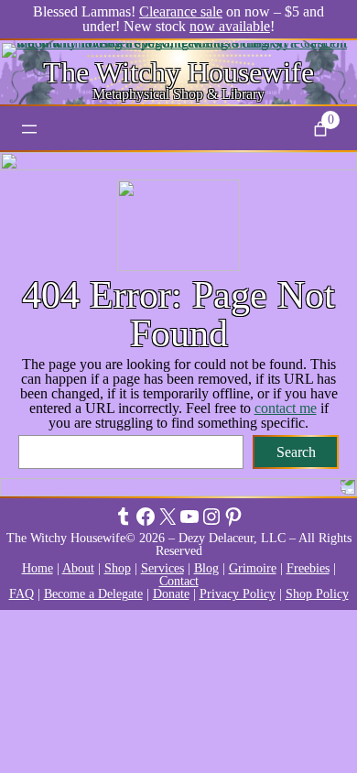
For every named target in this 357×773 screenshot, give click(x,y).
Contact (179, 581)
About (78, 568)
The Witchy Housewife (178, 72)
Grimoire (252, 568)
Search (296, 452)
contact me (285, 408)
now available (229, 26)
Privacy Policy (238, 594)
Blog (206, 568)
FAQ (21, 594)
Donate (171, 594)
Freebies (308, 568)
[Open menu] (29, 129)
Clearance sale (180, 11)
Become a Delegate (93, 594)
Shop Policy (317, 594)
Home (37, 568)
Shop (117, 568)
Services (162, 568)
